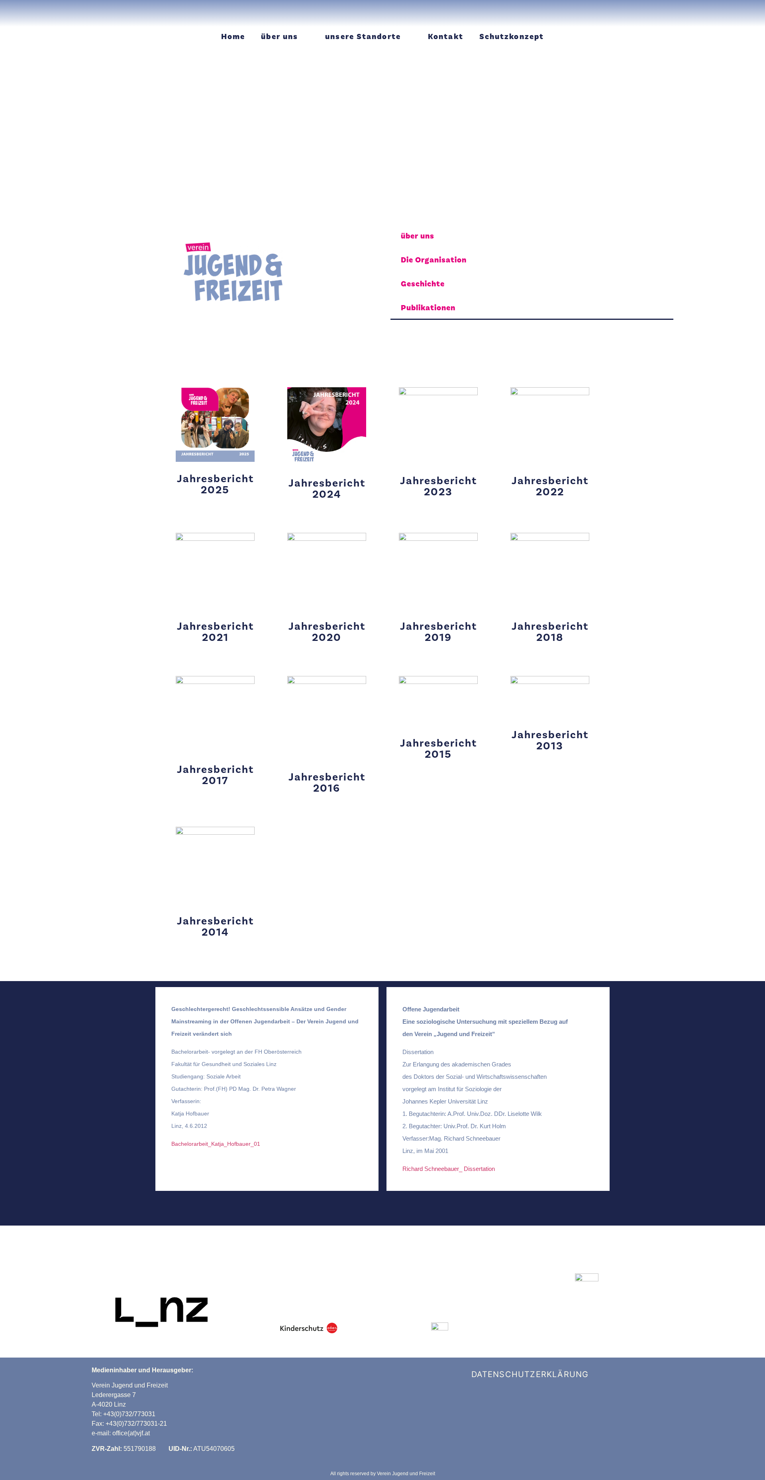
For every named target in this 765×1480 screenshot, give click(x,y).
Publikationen (428, 308)
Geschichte (423, 284)
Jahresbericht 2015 (438, 749)
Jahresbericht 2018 (550, 632)
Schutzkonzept (511, 37)
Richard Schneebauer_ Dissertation (448, 1168)
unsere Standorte (363, 37)
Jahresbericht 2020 (326, 632)
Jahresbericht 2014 (215, 926)
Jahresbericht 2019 (438, 632)
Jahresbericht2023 (438, 486)
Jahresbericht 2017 (215, 775)
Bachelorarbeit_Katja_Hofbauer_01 (215, 1144)
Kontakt (445, 37)
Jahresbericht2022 (550, 486)
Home (233, 37)
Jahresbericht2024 (326, 489)
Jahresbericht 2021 (215, 632)
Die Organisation (434, 260)
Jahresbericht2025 (215, 484)
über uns (279, 37)
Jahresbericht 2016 (326, 783)
